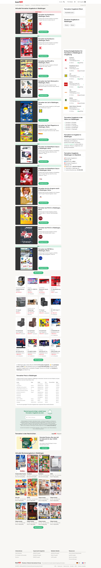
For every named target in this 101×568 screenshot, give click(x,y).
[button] (38, 22)
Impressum (60, 566)
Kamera (67, 25)
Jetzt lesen (44, 448)
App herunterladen (73, 557)
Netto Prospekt (54, 555)
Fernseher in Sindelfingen (71, 127)
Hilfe (55, 566)
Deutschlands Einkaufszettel (75, 553)
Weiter (48, 417)
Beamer (72, 25)
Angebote (27, 5)
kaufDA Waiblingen (19, 5)
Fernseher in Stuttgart (70, 122)
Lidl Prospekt (54, 557)
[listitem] (20, 285)
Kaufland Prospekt (37, 555)
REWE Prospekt (36, 557)
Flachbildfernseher (69, 12)
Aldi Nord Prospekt (55, 553)
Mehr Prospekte (38, 272)
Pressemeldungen (73, 559)
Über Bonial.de (18, 553)
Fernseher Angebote (69, 144)
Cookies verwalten (82, 566)
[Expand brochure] (26, 23)
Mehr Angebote (38, 359)
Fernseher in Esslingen (70, 124)
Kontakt (72, 566)
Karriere (17, 557)
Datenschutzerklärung (51, 425)
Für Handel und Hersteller (20, 555)
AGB (76, 566)
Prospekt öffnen (43, 31)
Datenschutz (66, 566)
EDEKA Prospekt (36, 553)
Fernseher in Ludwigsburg (71, 125)
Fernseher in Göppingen (71, 129)
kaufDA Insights (72, 555)
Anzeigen (82, 5)
